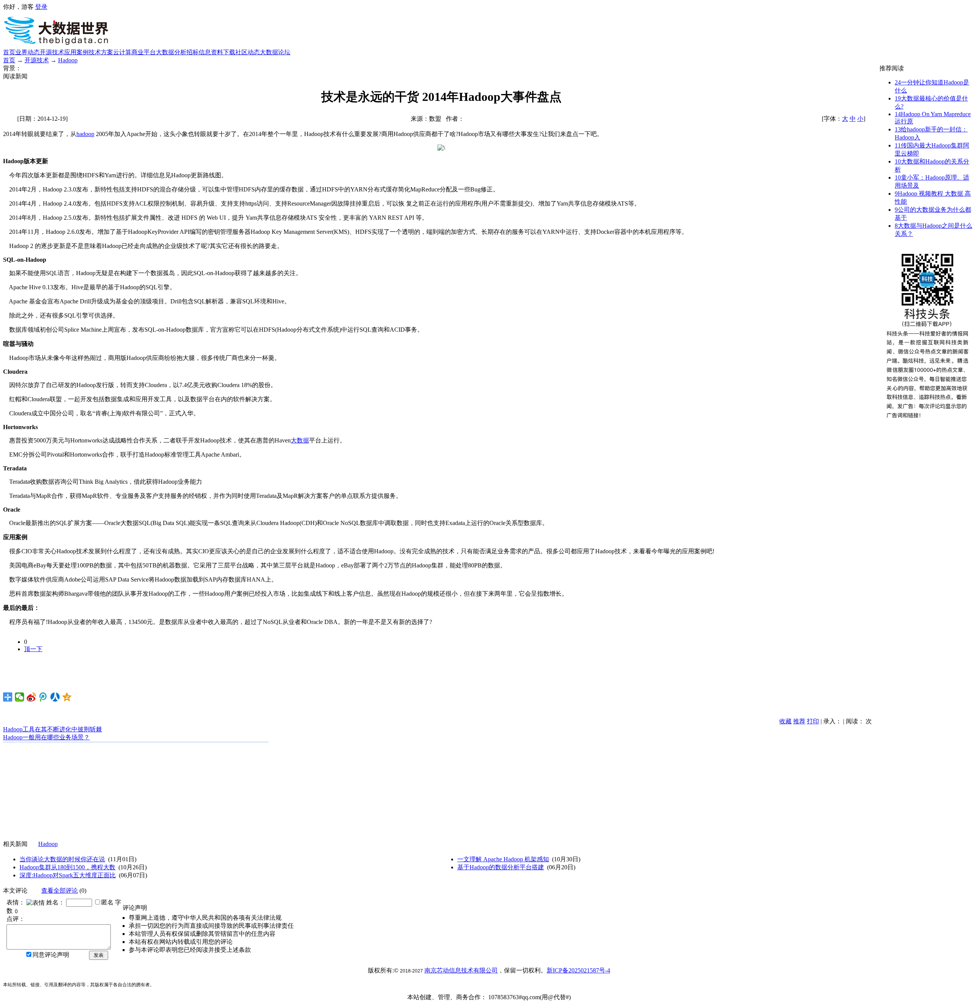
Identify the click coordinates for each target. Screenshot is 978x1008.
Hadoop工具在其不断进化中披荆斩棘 (52, 729)
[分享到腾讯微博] (43, 697)
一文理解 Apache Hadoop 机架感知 (503, 859)
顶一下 (33, 649)
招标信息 (198, 52)
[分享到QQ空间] (67, 697)
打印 (813, 721)
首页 (9, 52)
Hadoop (68, 60)
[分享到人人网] (55, 697)
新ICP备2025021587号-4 (578, 970)
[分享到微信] (19, 697)
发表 (99, 955)
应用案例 (76, 52)
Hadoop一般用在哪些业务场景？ (46, 737)
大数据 (300, 440)
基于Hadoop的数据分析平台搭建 (500, 867)
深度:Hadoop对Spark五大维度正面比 (67, 875)
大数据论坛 (275, 52)
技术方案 (101, 52)
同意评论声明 (50, 954)
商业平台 (143, 52)
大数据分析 (171, 52)
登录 (41, 6)
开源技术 (52, 52)
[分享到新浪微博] (31, 697)
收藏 (785, 721)
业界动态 (27, 52)
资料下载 (223, 52)
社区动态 (247, 52)
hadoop (85, 134)
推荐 (799, 721)
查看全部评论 (59, 890)
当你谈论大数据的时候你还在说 (62, 859)
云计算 (122, 52)
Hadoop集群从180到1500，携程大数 (67, 867)
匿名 (107, 902)
